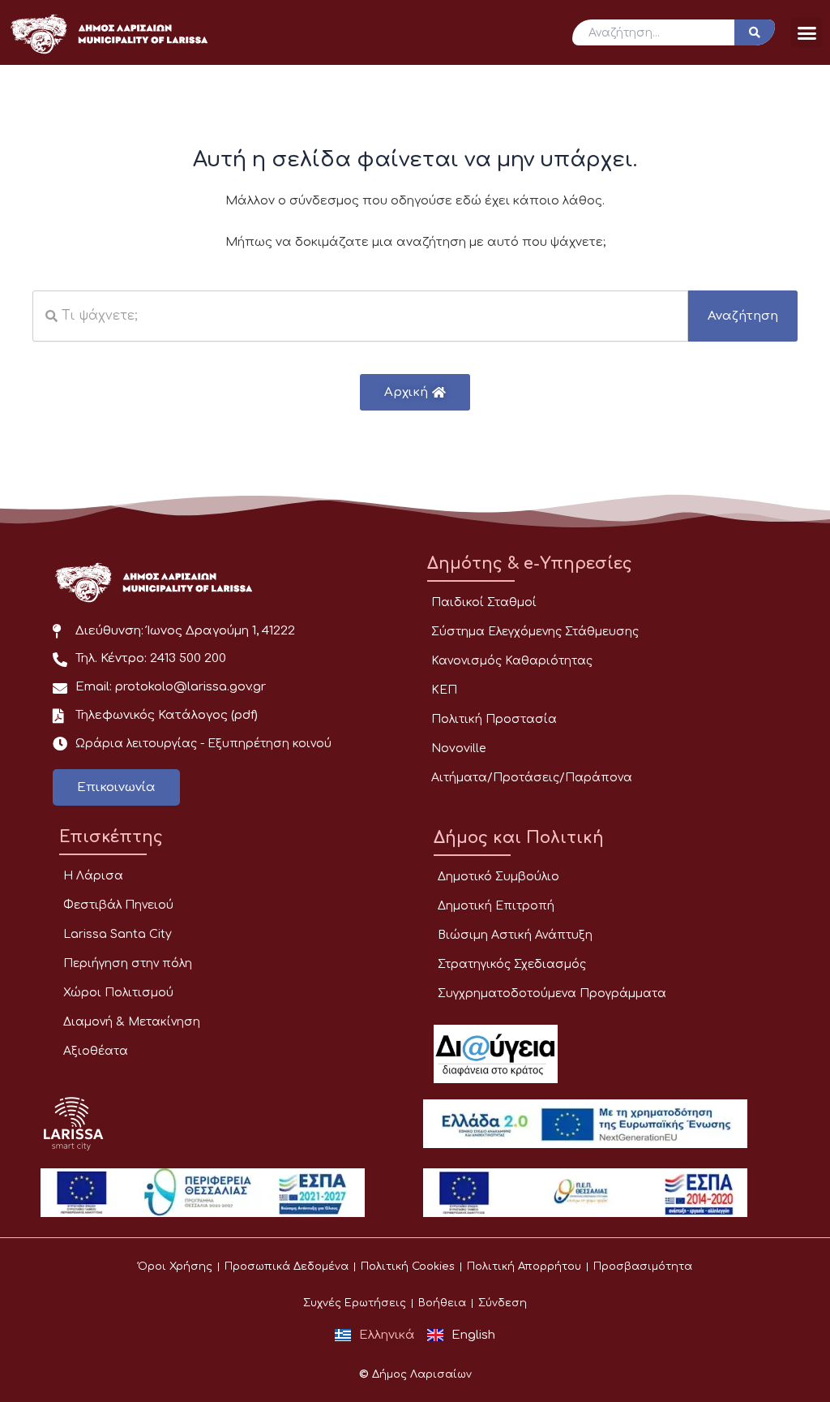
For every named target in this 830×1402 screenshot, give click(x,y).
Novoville (458, 748)
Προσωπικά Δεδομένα (287, 1266)
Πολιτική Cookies (408, 1266)
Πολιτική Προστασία (494, 719)
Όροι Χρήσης (175, 1266)
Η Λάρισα (93, 876)
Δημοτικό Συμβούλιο (498, 877)
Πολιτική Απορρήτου (524, 1266)
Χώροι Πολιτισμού (118, 993)
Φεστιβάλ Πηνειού (118, 905)
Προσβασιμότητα (642, 1266)
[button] (806, 32)
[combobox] (360, 316)
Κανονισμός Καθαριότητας (512, 661)
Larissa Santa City (117, 934)
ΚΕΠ (444, 690)
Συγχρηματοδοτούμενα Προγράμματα (552, 993)
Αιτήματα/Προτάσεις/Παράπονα (531, 778)
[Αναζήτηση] (754, 32)
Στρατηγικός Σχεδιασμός (512, 964)
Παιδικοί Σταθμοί (484, 602)
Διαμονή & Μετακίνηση (131, 1022)
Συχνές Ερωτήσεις (354, 1303)
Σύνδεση (502, 1303)
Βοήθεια (442, 1303)
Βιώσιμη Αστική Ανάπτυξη (515, 935)
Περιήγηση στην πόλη (127, 963)
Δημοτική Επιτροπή (496, 906)
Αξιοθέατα (95, 1051)
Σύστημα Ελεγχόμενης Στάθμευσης (535, 632)
